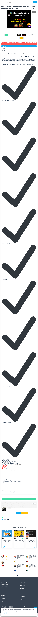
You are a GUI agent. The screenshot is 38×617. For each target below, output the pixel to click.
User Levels (3, 595)
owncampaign (7, 558)
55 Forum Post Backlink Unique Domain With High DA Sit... (20, 565)
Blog (2, 601)
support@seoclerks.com (4, 584)
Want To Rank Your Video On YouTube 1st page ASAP (31, 541)
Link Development (15, 523)
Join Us (25, 606)
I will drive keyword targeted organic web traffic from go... (19, 541)
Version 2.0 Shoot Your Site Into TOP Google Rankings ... (32, 556)
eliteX (5, 555)
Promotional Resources (5, 596)
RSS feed (3, 598)
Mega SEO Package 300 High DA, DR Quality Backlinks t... (20, 570)
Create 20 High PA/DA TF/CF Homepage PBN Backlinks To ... (32, 570)
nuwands (10, 509)
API (2, 599)
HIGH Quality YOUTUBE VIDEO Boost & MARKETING (32, 561)
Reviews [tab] (3, 48)
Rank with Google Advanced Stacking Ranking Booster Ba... (32, 565)
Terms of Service (23, 582)
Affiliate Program (4, 593)
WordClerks (23, 601)
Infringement (22, 585)
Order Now (7, 546)
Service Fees (22, 588)
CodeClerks (23, 596)
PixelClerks (23, 599)
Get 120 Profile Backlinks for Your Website (19, 561)
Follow (12, 512)
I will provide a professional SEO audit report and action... (7, 541)
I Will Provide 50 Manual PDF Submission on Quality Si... (20, 556)
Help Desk (5, 582)
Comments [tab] (3, 50)
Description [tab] (4, 46)
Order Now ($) (19, 498)
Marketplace (3, 523)
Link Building (8, 523)
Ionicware (21, 593)
